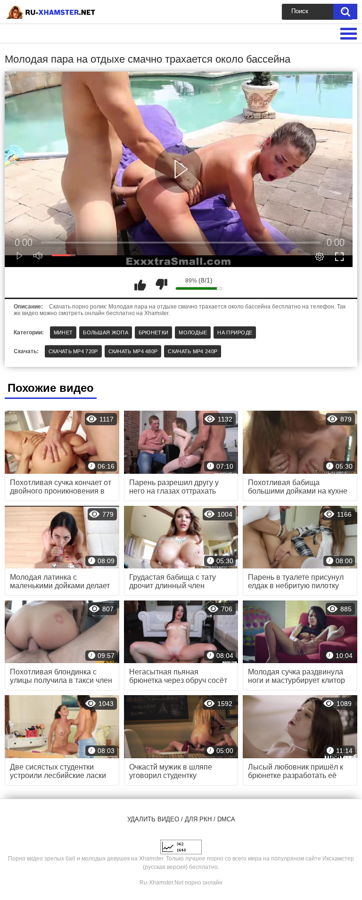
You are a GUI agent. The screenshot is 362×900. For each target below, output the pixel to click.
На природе (234, 332)
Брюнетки (153, 332)
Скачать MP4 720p (73, 351)
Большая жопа (105, 332)
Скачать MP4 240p (192, 351)
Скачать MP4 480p (133, 351)
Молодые (193, 332)
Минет (63, 332)
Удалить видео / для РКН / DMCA (181, 819)
